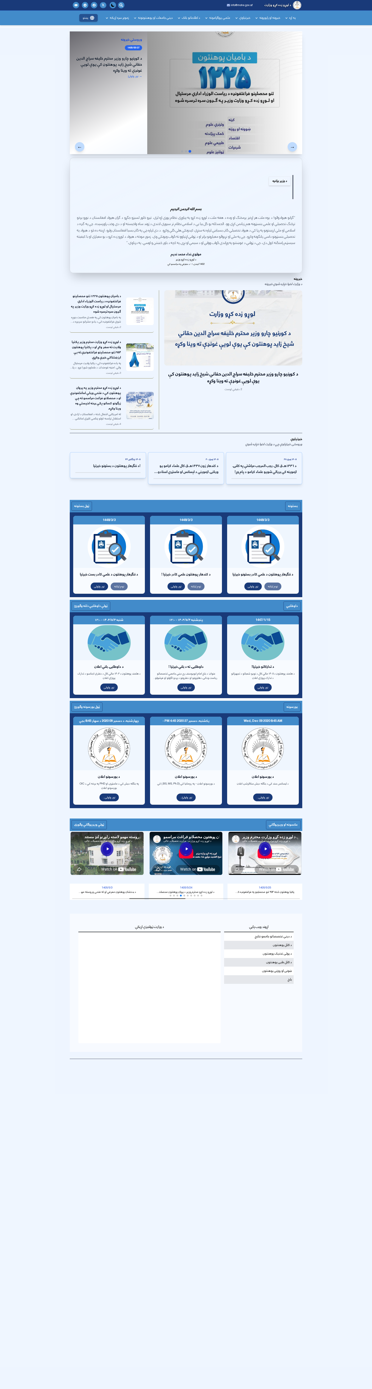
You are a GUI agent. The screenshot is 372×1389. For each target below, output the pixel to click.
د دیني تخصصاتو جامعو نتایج (273, 936)
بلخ (290, 979)
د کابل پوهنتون (282, 945)
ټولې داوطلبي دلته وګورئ (90, 606)
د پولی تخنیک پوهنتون (277, 953)
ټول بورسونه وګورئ (87, 707)
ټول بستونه (81, 506)
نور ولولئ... (186, 797)
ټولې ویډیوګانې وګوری (89, 825)
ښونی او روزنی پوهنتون (277, 971)
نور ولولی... (263, 797)
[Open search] (121, 5)
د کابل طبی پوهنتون (279, 962)
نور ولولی (253, 586)
